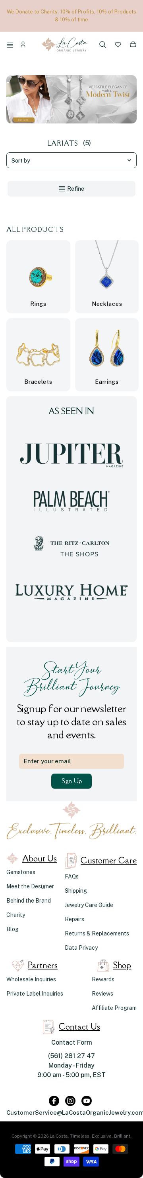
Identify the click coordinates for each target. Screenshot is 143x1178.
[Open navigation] (11, 46)
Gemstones (20, 872)
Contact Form (71, 1042)
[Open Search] (102, 45)
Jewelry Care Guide (89, 905)
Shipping (76, 891)
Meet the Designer (30, 886)
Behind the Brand (28, 900)
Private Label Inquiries (34, 993)
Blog (12, 929)
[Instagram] (70, 1101)
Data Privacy (81, 948)
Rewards (103, 979)
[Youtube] (86, 1101)
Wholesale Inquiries (31, 979)
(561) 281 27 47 (71, 1056)
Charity (15, 915)
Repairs (74, 919)
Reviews (102, 993)
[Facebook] (54, 1101)
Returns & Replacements (97, 933)
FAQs (72, 876)
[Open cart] (133, 45)
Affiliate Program (114, 1008)
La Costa (59, 1136)
